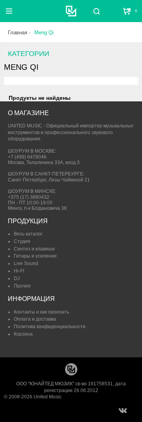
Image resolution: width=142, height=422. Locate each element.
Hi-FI (19, 271)
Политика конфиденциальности (50, 326)
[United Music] (71, 11)
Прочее (22, 286)
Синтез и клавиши (34, 249)
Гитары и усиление (35, 256)
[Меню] (9, 11)
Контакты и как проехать (41, 312)
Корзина (23, 334)
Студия (22, 241)
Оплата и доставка (35, 319)
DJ (17, 278)
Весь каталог (28, 234)
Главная (17, 32)
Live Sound (26, 263)
